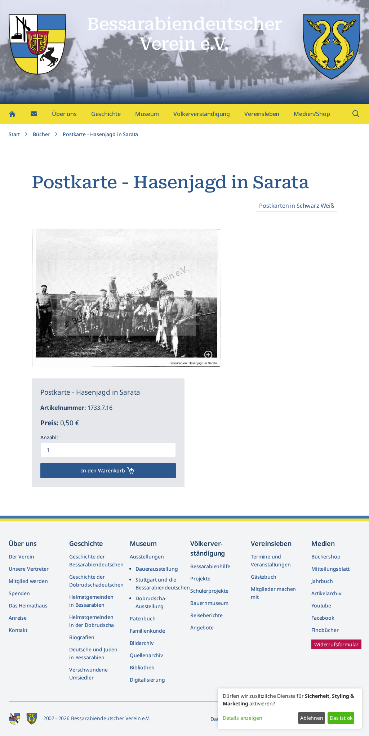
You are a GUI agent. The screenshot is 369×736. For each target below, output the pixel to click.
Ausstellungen (147, 556)
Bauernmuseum (209, 603)
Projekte (200, 578)
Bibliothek (142, 667)
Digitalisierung (147, 679)
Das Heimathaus (28, 605)
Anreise (18, 617)
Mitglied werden (28, 581)
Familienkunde (147, 630)
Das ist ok (341, 717)
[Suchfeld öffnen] (356, 114)
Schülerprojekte (209, 590)
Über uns (64, 114)
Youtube (321, 605)
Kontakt (18, 630)
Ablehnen (311, 717)
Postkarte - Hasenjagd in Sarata (100, 134)
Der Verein (21, 556)
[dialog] (290, 708)
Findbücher (324, 630)
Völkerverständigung (201, 114)
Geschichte (106, 114)
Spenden (19, 593)
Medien (323, 543)
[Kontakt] (34, 113)
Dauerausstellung (156, 568)
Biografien (81, 637)
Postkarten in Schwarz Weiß (296, 206)
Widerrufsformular (336, 644)
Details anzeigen (242, 717)
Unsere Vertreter (28, 568)
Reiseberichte (206, 615)
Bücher (41, 134)
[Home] (12, 113)
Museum (147, 114)
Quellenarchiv (146, 655)
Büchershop (325, 556)
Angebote (202, 627)
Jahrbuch (322, 581)
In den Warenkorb (103, 470)
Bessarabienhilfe (210, 566)
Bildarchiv (141, 642)
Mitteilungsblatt (330, 568)
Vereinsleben (261, 114)
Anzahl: (49, 437)
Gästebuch (263, 576)
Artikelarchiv (326, 593)
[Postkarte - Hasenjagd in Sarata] (209, 355)
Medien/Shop (312, 114)
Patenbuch (143, 618)
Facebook (322, 617)
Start (14, 134)
